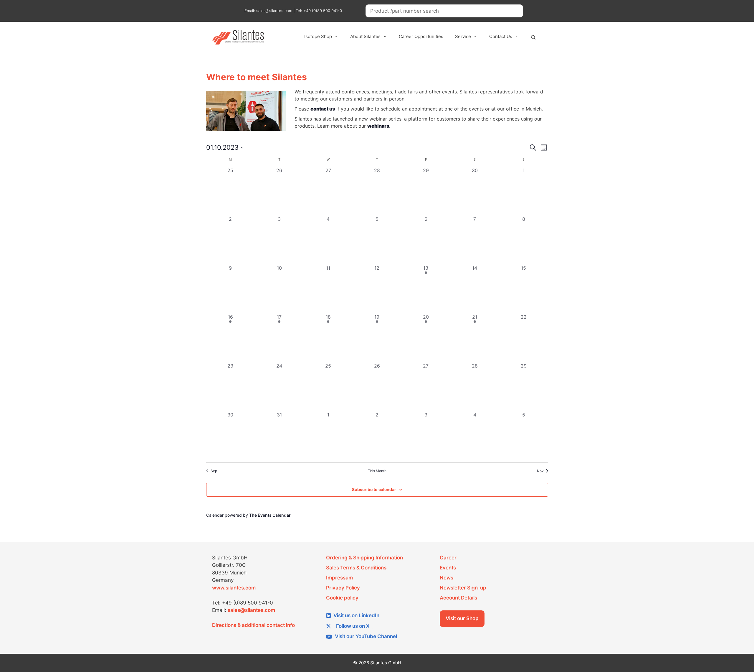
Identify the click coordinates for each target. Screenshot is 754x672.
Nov (540, 471)
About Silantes (365, 36)
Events (448, 568)
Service (463, 36)
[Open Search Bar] (533, 37)
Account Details (458, 598)
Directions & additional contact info (253, 625)
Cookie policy (342, 598)
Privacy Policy (343, 588)
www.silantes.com (234, 588)
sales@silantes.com (251, 610)
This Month (377, 471)
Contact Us (500, 36)
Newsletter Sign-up (463, 588)
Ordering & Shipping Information (364, 558)
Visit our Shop (462, 618)
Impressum (339, 578)
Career (448, 558)
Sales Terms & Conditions (356, 568)
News (446, 578)
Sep (214, 471)
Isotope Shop (318, 36)
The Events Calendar (270, 515)
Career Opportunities (421, 36)
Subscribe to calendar (374, 489)
